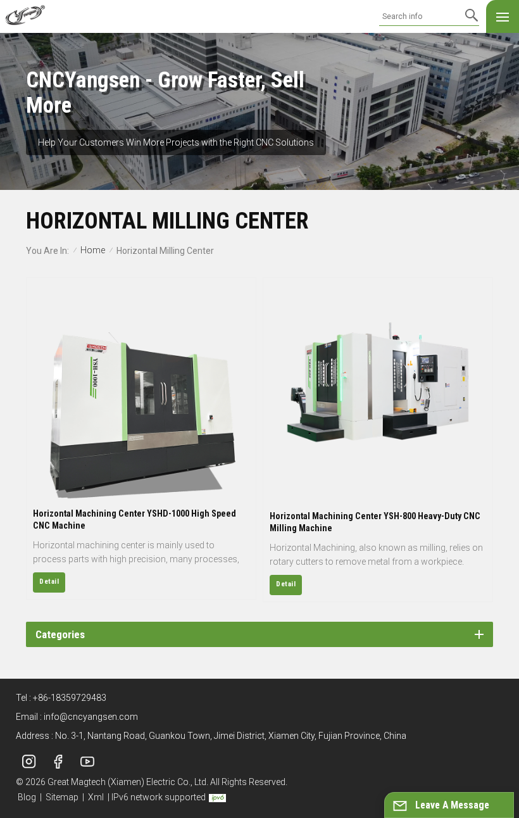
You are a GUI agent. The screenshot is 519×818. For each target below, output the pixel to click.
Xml (96, 797)
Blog (27, 797)
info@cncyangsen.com (91, 717)
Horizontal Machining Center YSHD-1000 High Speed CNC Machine (134, 519)
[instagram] (29, 761)
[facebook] (58, 761)
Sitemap (62, 797)
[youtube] (87, 761)
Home (92, 250)
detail (49, 581)
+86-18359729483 (69, 698)
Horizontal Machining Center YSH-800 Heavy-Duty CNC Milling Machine (375, 522)
